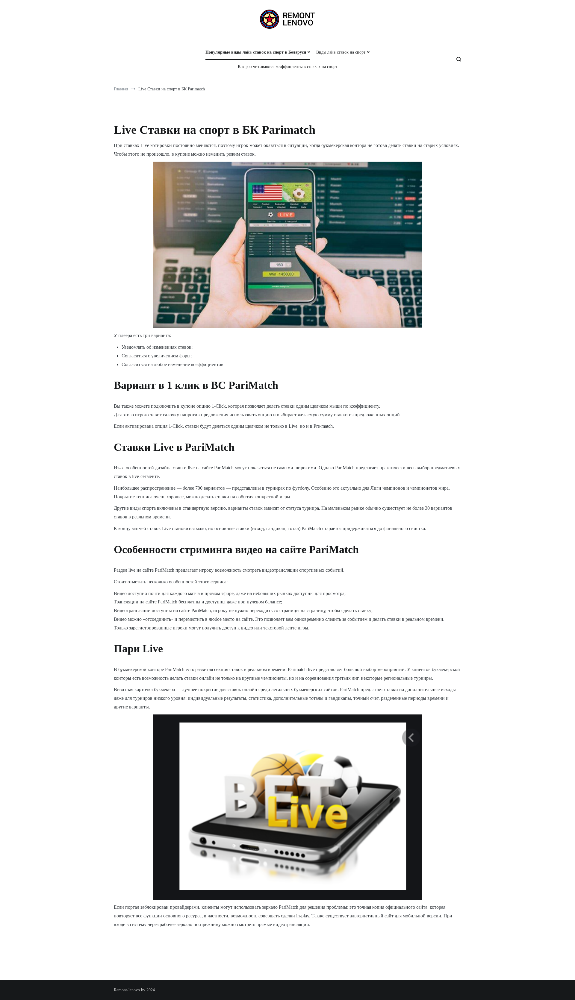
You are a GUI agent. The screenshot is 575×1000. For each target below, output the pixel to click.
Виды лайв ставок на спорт (340, 52)
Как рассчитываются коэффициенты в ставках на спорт (287, 66)
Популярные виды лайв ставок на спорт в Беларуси (255, 52)
